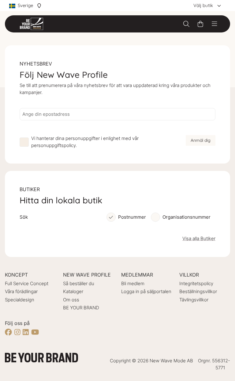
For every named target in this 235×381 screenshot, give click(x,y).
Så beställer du (78, 283)
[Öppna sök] (186, 24)
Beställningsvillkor (198, 291)
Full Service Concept (26, 283)
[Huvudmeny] (214, 24)
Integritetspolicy (196, 283)
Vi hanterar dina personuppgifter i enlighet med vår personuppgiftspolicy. (85, 141)
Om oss (71, 300)
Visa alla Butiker (198, 238)
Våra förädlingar (21, 291)
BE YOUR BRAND (81, 308)
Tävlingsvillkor (193, 300)
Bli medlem (132, 283)
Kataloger (73, 291)
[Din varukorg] (200, 24)
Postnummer (132, 217)
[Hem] (31, 24)
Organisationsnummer (186, 217)
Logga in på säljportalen (146, 291)
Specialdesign (19, 300)
